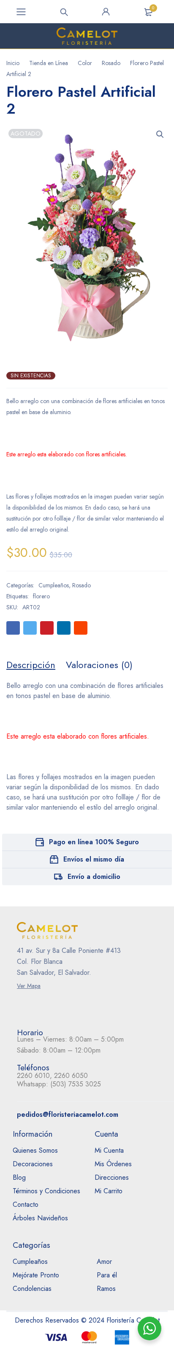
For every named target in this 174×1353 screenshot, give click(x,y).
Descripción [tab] (30, 664)
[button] (160, 134)
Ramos (106, 1288)
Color (85, 63)
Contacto (25, 1204)
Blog (19, 1177)
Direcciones (112, 1177)
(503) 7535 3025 (75, 1084)
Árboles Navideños (40, 1218)
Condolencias (32, 1288)
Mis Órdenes (113, 1164)
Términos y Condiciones (46, 1191)
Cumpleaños (53, 585)
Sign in (106, 12)
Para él (107, 1275)
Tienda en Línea (48, 63)
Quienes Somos (35, 1150)
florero (41, 596)
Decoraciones (33, 1164)
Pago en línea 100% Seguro (94, 842)
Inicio (12, 63)
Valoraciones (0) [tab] (99, 664)
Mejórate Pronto (36, 1275)
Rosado (111, 63)
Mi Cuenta (109, 1150)
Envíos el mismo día (93, 859)
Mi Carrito (108, 1191)
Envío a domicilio (94, 876)
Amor (104, 1261)
